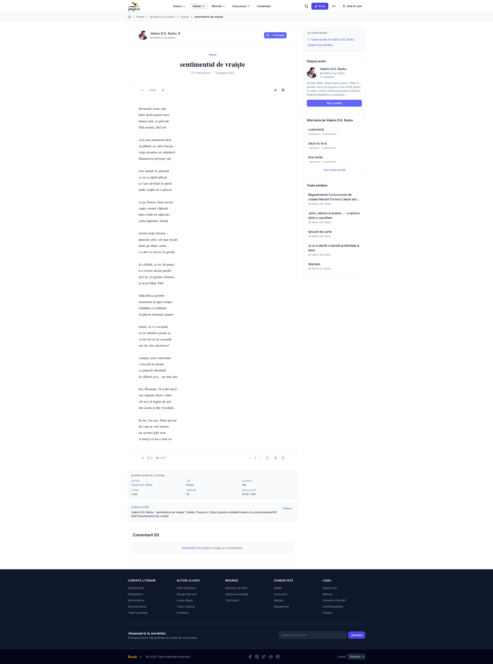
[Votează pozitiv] (250, 458)
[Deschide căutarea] (306, 6)
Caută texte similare (320, 44)
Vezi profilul (334, 103)
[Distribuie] (275, 457)
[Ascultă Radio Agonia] (334, 6)
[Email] (278, 657)
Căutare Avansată (236, 594)
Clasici (177, 6)
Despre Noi (330, 588)
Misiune (327, 594)
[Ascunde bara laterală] (283, 90)
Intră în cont (354, 6)
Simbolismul (135, 594)
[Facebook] (250, 657)
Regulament (281, 606)
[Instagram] (257, 657)
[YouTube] (271, 657)
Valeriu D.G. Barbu (142, 485)
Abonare (356, 635)
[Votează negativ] (260, 458)
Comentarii (264, 6)
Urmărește (278, 35)
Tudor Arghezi (186, 606)
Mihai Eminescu (186, 588)
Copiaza (287, 508)
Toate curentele (138, 612)
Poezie (184, 16)
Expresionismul (137, 606)
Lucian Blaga (185, 600)
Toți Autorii (232, 600)
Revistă (216, 6)
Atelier (197, 6)
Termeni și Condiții (334, 600)
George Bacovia (187, 594)
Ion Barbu (183, 612)
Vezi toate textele (334, 169)
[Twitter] (264, 657)
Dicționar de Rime (236, 588)
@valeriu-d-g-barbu (162, 16)
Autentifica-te (191, 548)
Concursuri (239, 6)
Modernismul (136, 600)
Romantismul (136, 588)
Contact (328, 612)
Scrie (322, 6)
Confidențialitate (333, 606)
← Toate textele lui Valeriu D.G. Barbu (331, 39)
